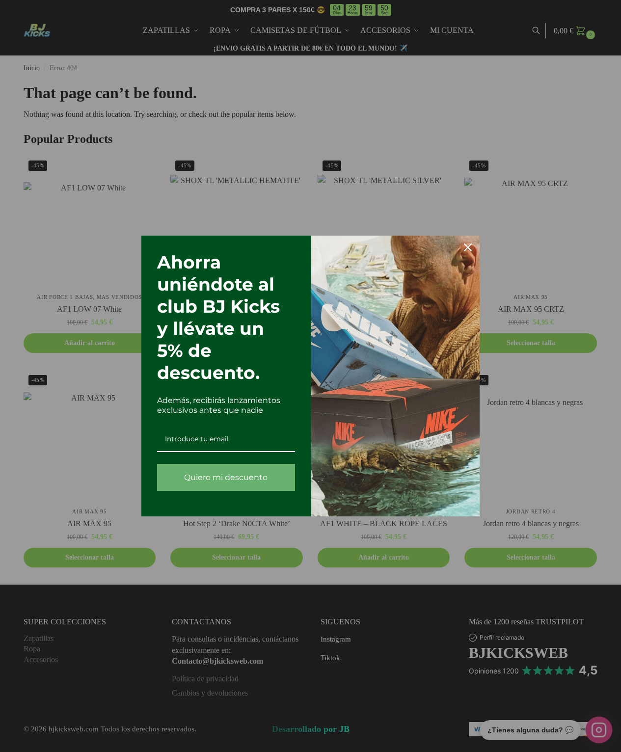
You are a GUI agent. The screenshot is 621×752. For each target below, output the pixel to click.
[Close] (468, 247)
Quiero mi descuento (226, 477)
